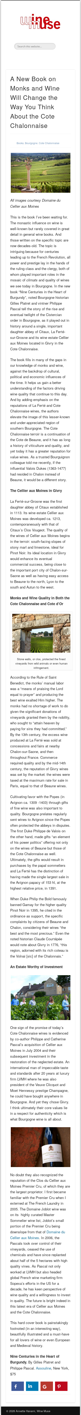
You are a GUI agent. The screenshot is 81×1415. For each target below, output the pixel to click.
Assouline (43, 1368)
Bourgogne (31, 143)
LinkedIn (40, 56)
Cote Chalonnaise (49, 143)
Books (20, 143)
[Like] (17, 1386)
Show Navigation (65, 37)
